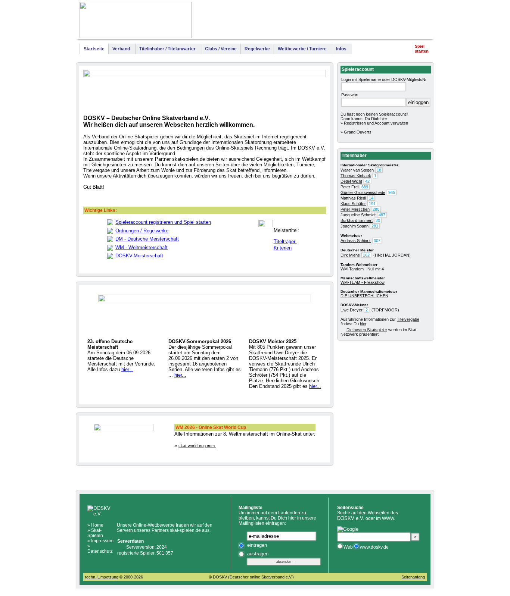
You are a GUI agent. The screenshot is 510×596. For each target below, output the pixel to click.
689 (364, 187)
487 (382, 215)
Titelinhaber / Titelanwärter (167, 48)
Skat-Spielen (95, 533)
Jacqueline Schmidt (358, 215)
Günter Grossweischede (362, 192)
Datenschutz (100, 551)
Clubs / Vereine (221, 48)
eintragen (257, 545)
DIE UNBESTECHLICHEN (364, 296)
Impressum (416, 21)
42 (367, 181)
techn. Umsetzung (101, 577)
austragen (257, 553)
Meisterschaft (343, 21)
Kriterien (283, 248)
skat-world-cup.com (197, 445)
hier (363, 323)
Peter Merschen (355, 209)
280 (376, 209)
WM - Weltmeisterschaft (141, 247)
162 (366, 255)
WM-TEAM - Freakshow (362, 282)
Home (97, 525)
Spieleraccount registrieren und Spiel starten (163, 222)
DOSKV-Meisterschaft (139, 255)
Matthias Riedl (353, 198)
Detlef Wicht (351, 181)
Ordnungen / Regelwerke (141, 230)
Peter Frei (349, 187)
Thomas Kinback (355, 175)
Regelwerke (257, 48)
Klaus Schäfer (353, 203)
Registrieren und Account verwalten (376, 123)
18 (379, 170)
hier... (127, 369)
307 (377, 240)
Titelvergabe (408, 319)
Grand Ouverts (357, 132)
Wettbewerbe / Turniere (302, 48)
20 (378, 220)
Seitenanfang (413, 577)
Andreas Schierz (355, 240)
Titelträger (285, 241)
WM (305, 21)
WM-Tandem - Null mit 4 (362, 269)
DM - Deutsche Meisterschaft (147, 239)
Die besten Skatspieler (366, 329)
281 (374, 226)
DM (316, 21)
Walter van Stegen (357, 170)
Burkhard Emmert (356, 220)
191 (372, 203)
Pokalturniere (381, 21)
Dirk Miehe (350, 255)
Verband (121, 48)
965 (391, 192)
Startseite (94, 48)
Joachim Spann (354, 226)
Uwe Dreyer (351, 310)
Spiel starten (422, 48)
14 (371, 198)
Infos (341, 48)
